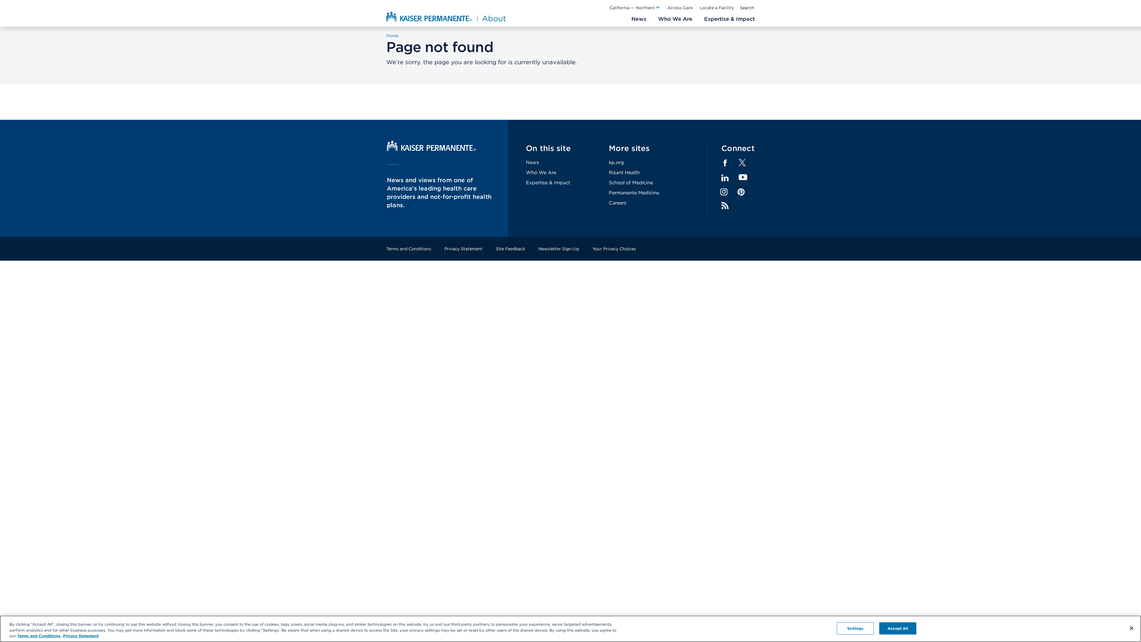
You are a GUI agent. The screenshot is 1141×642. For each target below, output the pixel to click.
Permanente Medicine (634, 193)
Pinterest (741, 192)
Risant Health (624, 172)
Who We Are (541, 172)
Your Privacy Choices (614, 248)
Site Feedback (510, 248)
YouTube (743, 177)
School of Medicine (631, 182)
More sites (629, 148)
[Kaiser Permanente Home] (431, 149)
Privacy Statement (464, 248)
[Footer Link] (742, 164)
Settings (855, 628)
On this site (548, 148)
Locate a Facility (717, 7)
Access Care (680, 7)
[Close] (1131, 628)
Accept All (898, 628)
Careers (617, 203)
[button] (635, 7)
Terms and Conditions (408, 248)
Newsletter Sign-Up (558, 248)
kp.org (616, 162)
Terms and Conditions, (39, 636)
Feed (725, 205)
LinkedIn (725, 178)
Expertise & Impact (548, 182)
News (532, 162)
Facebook (725, 163)
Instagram (723, 192)
